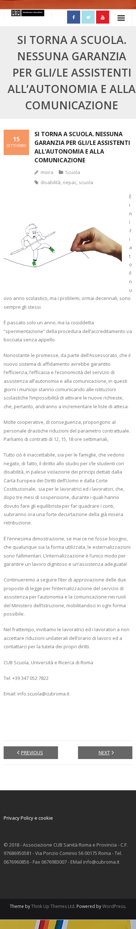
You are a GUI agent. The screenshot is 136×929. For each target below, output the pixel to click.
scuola (86, 182)
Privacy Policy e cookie (28, 818)
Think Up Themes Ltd (52, 906)
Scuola (72, 172)
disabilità (51, 182)
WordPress (113, 906)
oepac (70, 182)
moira (47, 172)
